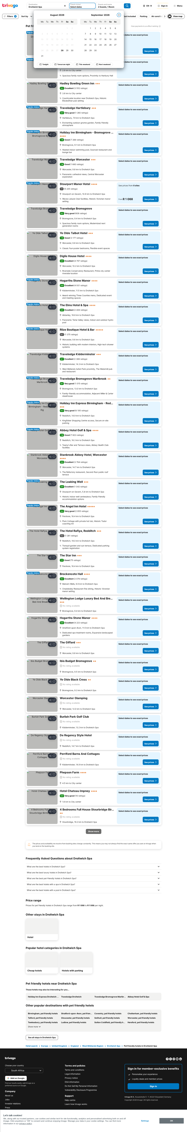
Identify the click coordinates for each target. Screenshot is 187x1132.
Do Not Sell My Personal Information (81, 1086)
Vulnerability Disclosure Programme (81, 1090)
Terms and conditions (74, 1070)
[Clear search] (64, 5)
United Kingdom (59, 1046)
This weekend (84, 64)
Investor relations (12, 1103)
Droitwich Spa (113, 1046)
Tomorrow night (63, 64)
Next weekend (105, 64)
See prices (149, 51)
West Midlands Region (92, 1046)
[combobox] (48, 6)
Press (7, 1107)
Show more (33, 1026)
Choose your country (14, 1065)
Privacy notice (71, 1078)
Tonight (45, 64)
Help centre (70, 1100)
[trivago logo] (10, 6)
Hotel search (32, 1046)
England (75, 1046)
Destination (33, 4)
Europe (44, 1046)
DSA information (72, 1082)
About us (9, 1095)
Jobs (7, 1099)
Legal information (72, 1074)
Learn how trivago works (76, 1104)
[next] (119, 15)
